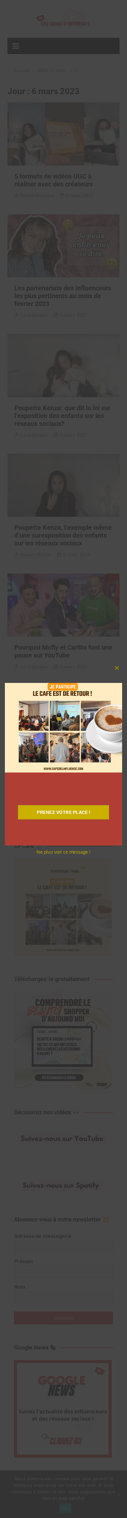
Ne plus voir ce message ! (63, 852)
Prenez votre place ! (63, 812)
